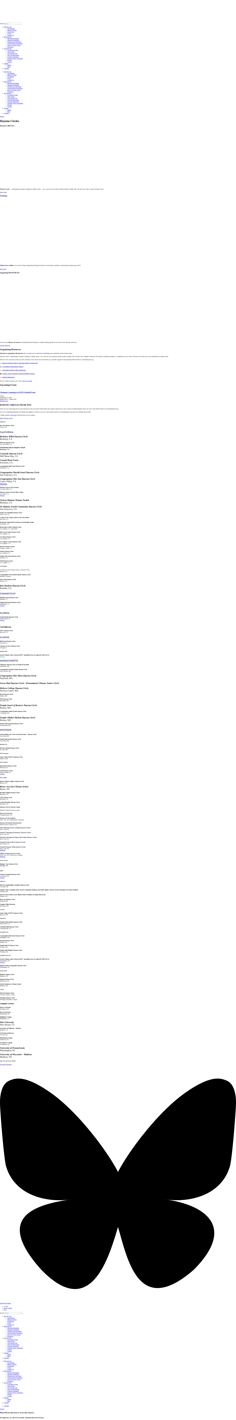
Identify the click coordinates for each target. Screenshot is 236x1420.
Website (3, 484)
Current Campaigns (13, 57)
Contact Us (10, 35)
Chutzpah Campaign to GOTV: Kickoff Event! (18, 392)
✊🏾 (17, 373)
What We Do (7, 37)
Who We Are (7, 27)
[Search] (22, 1313)
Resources (10, 47)
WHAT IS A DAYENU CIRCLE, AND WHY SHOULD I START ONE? (20, 363)
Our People (10, 32)
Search (2, 23)
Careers (9, 62)
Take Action (10, 52)
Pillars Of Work (12, 30)
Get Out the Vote (12, 53)
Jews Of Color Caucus (14, 45)
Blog (8, 67)
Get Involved (7, 48)
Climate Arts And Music (14, 42)
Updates (6, 63)
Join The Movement (13, 55)
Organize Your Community (15, 58)
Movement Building (13, 38)
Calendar (6, 68)
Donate (9, 60)
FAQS (9, 33)
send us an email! (27, 381)
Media (9, 65)
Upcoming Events (12, 50)
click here (13, 415)
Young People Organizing (14, 43)
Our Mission (11, 28)
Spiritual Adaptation (13, 40)
